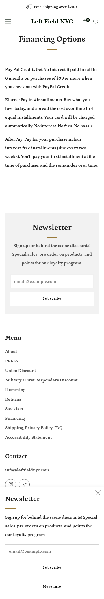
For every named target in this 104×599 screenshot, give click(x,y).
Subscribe (52, 567)
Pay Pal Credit (19, 69)
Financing (15, 418)
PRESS (11, 361)
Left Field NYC (52, 21)
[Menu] (8, 22)
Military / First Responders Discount (41, 380)
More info (52, 587)
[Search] (96, 21)
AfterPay (14, 139)
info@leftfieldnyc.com (27, 470)
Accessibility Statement (28, 437)
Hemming (15, 389)
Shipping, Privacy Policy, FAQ (33, 427)
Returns (13, 399)
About (11, 351)
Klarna (12, 99)
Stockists (14, 408)
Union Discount (20, 370)
